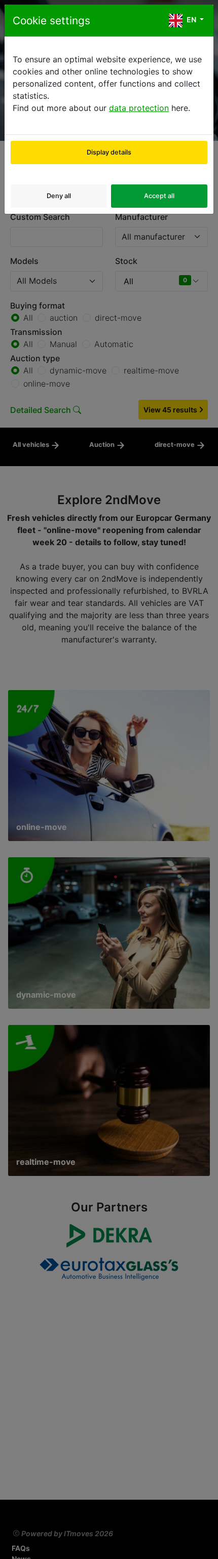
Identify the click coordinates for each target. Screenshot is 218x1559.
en (191, 19)
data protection (139, 108)
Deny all (59, 196)
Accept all (159, 196)
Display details (109, 152)
